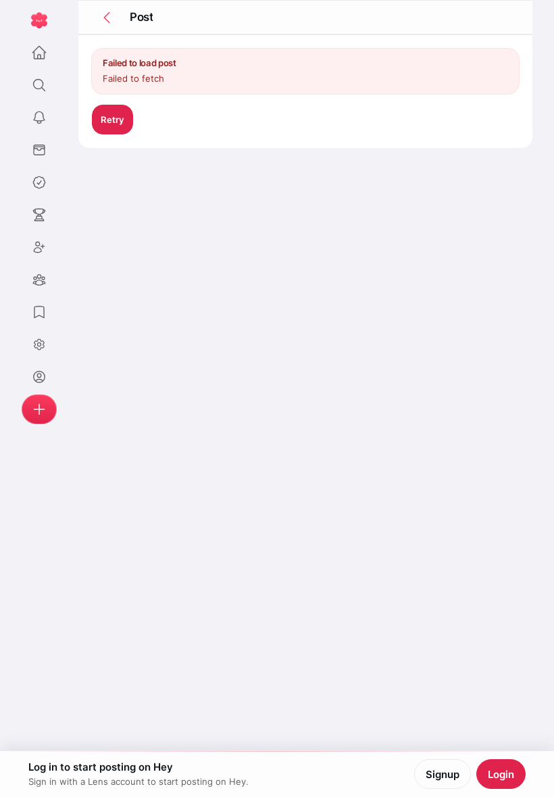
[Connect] (39, 247)
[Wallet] (39, 150)
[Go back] (107, 17)
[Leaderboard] (39, 215)
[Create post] (39, 409)
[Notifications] (39, 117)
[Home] (39, 53)
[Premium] (39, 182)
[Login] (39, 377)
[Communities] (39, 279)
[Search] (39, 85)
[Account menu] (39, 344)
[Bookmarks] (39, 312)
